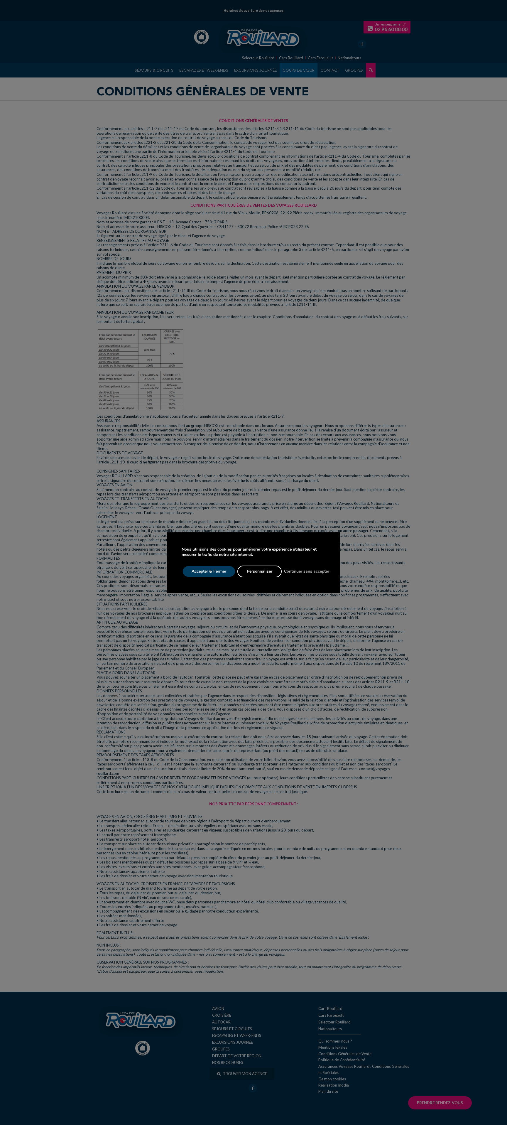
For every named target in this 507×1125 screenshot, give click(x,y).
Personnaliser (259, 571)
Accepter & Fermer (209, 571)
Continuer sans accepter (306, 571)
